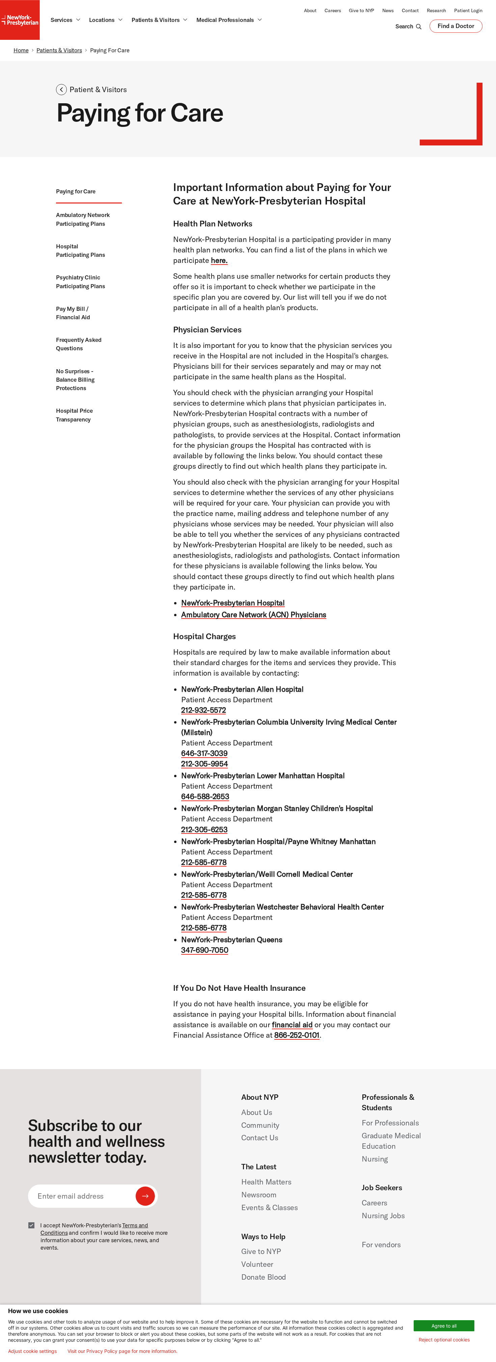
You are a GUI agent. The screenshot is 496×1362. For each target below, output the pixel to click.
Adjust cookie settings (32, 1351)
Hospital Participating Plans (80, 250)
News (388, 10)
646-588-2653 (205, 796)
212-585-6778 (203, 862)
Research (436, 10)
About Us (256, 1112)
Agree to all (444, 1326)
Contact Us (259, 1137)
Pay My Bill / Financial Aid (73, 313)
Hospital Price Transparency (74, 415)
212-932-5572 (203, 710)
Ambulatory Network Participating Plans (83, 219)
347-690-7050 (204, 950)
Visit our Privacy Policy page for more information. (122, 1351)
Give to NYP (361, 10)
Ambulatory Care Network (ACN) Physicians (253, 614)
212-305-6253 (204, 829)
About (310, 10)
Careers (333, 10)
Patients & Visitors (59, 50)
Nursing (375, 1159)
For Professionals (390, 1122)
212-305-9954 (204, 763)
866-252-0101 (297, 1035)
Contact (410, 10)
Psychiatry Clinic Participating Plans (80, 281)
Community (260, 1125)
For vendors (381, 1244)
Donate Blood (263, 1277)
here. (219, 260)
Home (21, 50)
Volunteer (257, 1264)
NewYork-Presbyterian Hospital (232, 602)
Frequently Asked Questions (79, 344)
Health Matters (266, 1182)
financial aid (292, 1024)
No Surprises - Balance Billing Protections (75, 379)
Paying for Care (75, 191)
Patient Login (468, 10)
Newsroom (258, 1194)
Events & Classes (269, 1207)
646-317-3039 (204, 753)
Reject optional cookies (444, 1339)
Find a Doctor (456, 27)
